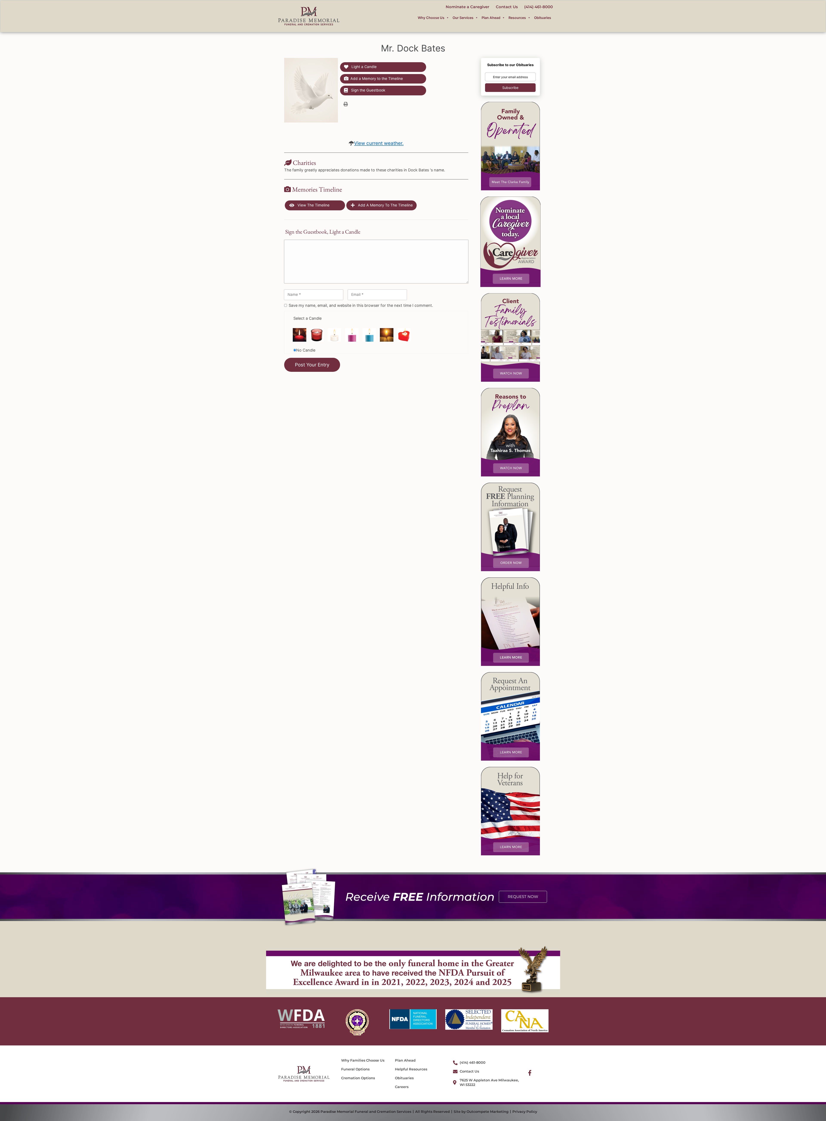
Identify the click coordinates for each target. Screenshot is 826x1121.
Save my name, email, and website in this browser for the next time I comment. (361, 305)
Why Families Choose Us (362, 1060)
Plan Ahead (491, 18)
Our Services (463, 18)
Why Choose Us (431, 18)
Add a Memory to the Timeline (376, 78)
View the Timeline (313, 205)
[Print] (345, 104)
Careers (401, 1087)
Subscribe (510, 87)
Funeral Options (355, 1069)
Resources (517, 18)
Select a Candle (307, 318)
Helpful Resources (411, 1069)
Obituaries (542, 18)
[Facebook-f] (530, 1073)
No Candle (305, 350)
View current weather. (379, 143)
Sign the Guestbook (367, 90)
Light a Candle (363, 67)
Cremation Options (358, 1078)
